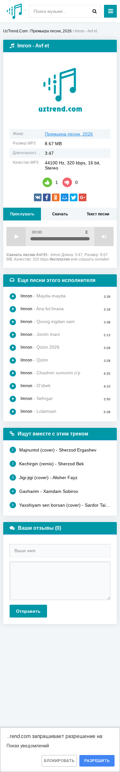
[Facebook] (47, 197)
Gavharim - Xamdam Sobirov (45, 491)
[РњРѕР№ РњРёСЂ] (64, 197)
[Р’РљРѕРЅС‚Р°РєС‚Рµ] (38, 197)
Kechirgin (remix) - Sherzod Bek (48, 463)
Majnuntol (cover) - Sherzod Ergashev (54, 449)
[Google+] (82, 197)
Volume (104, 236)
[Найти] (94, 11)
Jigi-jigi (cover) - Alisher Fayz (44, 477)
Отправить (28, 611)
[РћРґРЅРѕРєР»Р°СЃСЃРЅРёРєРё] (56, 197)
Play (16, 236)
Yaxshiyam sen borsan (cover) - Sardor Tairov (61, 505)
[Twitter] (73, 197)
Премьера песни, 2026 (69, 134)
